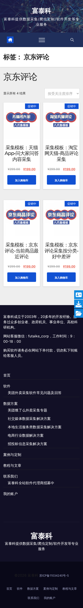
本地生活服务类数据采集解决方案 (35, 427)
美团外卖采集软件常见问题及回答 (35, 392)
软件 (6, 386)
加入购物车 (21, 180)
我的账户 (10, 493)
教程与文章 (12, 465)
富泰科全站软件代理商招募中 (31, 483)
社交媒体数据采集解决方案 (29, 418)
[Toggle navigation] (42, 40)
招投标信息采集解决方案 (27, 444)
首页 (6, 375)
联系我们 (10, 476)
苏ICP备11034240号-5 (54, 575)
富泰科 (41, 11)
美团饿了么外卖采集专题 (27, 410)
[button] (72, 40)
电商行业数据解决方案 (26, 435)
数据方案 (10, 403)
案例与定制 (12, 454)
